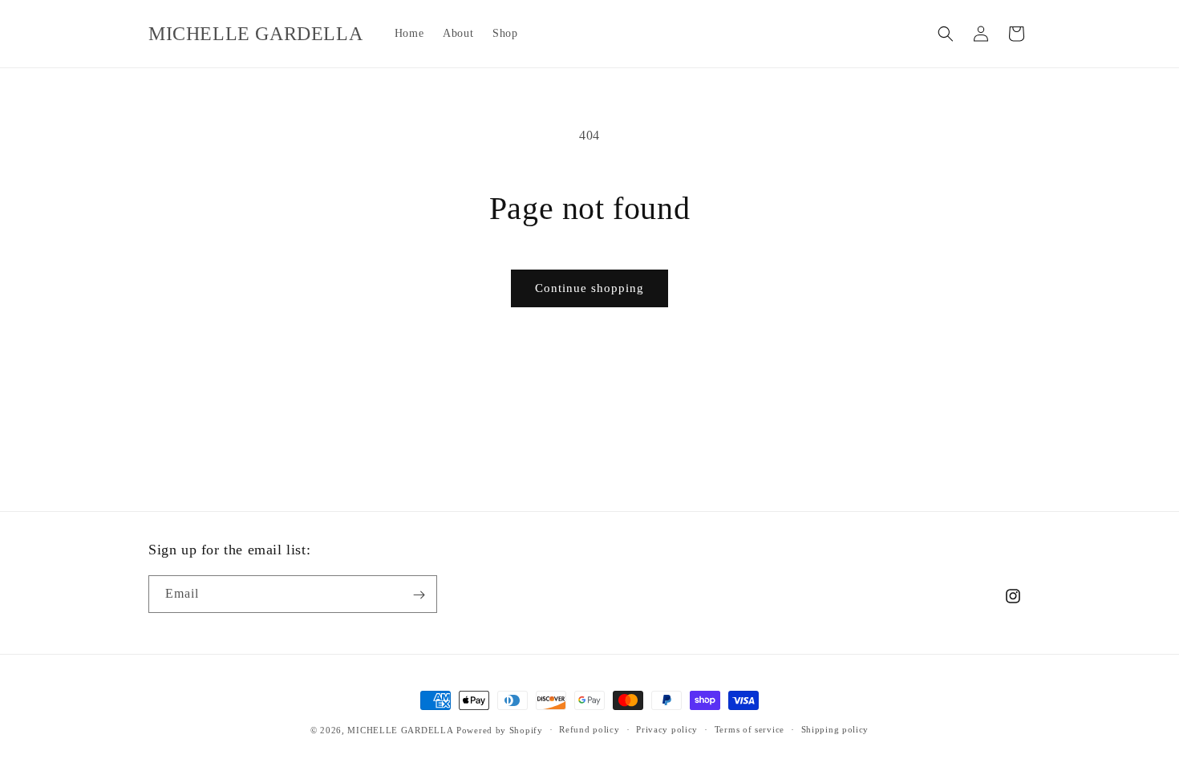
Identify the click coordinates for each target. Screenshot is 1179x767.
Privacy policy (667, 729)
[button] (945, 33)
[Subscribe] (418, 595)
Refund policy (589, 729)
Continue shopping (589, 288)
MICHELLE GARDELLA (400, 730)
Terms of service (749, 729)
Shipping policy (835, 729)
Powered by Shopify (499, 730)
